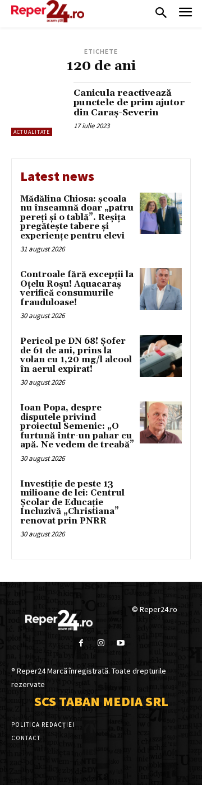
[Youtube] (121, 643)
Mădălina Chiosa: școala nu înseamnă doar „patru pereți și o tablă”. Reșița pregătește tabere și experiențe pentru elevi (77, 217)
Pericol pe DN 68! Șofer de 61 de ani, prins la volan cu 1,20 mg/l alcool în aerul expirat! (76, 355)
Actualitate (31, 131)
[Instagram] (101, 643)
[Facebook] (81, 643)
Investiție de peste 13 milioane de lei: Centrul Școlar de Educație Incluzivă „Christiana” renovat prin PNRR (72, 502)
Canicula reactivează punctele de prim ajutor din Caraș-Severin (129, 102)
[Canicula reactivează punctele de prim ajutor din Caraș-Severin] (38, 109)
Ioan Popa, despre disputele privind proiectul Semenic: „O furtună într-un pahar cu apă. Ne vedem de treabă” (77, 426)
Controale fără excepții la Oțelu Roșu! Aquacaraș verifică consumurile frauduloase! (77, 288)
